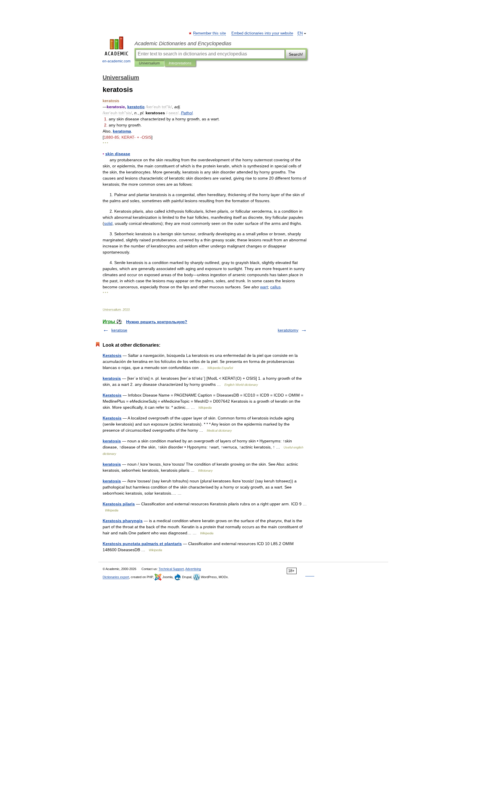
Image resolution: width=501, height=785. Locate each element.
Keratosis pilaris (119, 504)
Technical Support (171, 569)
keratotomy (288, 330)
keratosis (112, 378)
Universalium (149, 63)
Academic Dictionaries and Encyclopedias (183, 43)
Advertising (193, 569)
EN (300, 33)
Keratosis (112, 355)
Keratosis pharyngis (123, 520)
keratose (119, 330)
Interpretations (180, 63)
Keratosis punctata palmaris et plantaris (142, 543)
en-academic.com (116, 61)
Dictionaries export (116, 577)
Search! (296, 54)
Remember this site (210, 33)
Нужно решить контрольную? (156, 321)
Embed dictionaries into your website (262, 33)
